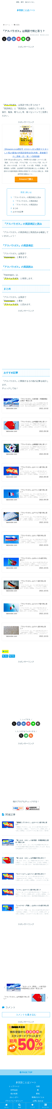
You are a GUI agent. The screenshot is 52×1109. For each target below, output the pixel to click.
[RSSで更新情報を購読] (31, 735)
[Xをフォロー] (21, 735)
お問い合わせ (38, 1101)
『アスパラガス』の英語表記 (26, 201)
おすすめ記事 (18, 212)
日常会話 (14, 1090)
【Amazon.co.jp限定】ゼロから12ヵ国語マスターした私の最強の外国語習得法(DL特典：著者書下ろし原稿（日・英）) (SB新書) (26, 152)
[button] (28, 39)
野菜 (12, 656)
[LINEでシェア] (23, 39)
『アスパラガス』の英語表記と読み (27, 197)
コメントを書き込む (26, 1014)
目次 (23, 192)
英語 (6, 656)
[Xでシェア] (4, 39)
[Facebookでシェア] (9, 39)
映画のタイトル (38, 1097)
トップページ (14, 1086)
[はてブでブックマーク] (14, 39)
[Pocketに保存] (18, 39)
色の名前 (14, 1094)
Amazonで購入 (26, 179)
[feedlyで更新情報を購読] (26, 735)
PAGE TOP (26, 1072)
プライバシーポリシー (14, 1101)
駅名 (38, 1094)
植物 (6, 651)
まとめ (15, 208)
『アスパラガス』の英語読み (26, 205)
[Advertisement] (26, 74)
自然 (38, 1086)
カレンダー (14, 1097)
